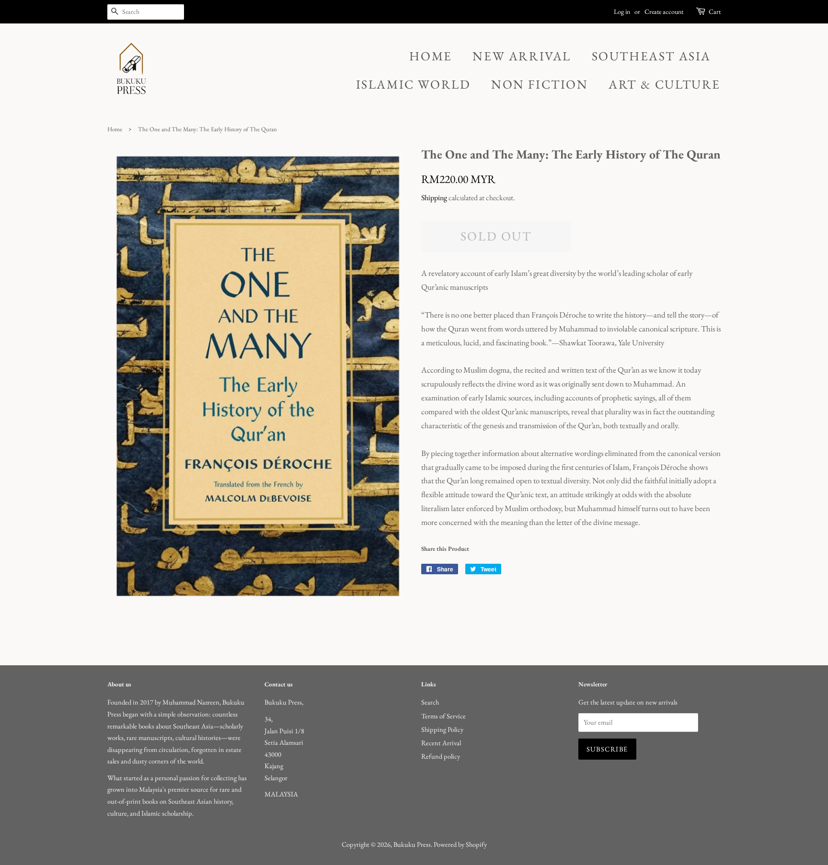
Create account (663, 11)
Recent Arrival (441, 742)
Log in (622, 11)
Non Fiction (539, 84)
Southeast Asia (651, 56)
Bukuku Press (412, 844)
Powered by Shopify (460, 844)
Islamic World (413, 84)
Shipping (434, 198)
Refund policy (440, 756)
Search (430, 701)
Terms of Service (443, 715)
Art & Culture (665, 84)
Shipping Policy (442, 729)
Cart (715, 11)
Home (430, 56)
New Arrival (521, 56)
